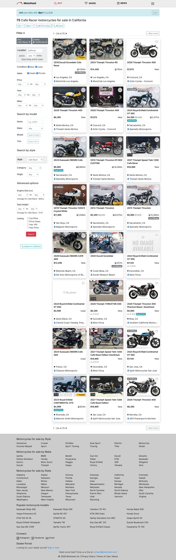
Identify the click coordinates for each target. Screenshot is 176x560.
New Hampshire (146, 487)
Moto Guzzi (46, 462)
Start (155, 13)
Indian (93, 459)
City (20, 26)
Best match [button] (153, 33)
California (119, 475)
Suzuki (19, 465)
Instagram (25, 537)
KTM (116, 459)
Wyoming (94, 499)
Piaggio (69, 462)
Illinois (44, 481)
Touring (93, 446)
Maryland (69, 484)
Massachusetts (97, 484)
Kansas (117, 481)
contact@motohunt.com (105, 552)
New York (70, 490)
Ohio (141, 490)
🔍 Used (58, 26)
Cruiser (44, 443)
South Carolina (146, 493)
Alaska (44, 475)
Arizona (69, 475)
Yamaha (118, 465)
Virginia (142, 496)
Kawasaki (143, 459)
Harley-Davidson (24, 459)
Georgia (94, 478)
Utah (92, 496)
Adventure (21, 443)
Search (31, 234)
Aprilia (19, 456)
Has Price (34, 227)
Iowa (92, 481)
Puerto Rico (95, 493)
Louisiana (21, 484)
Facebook (39, 537)
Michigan (118, 484)
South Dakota (23, 496)
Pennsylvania (71, 493)
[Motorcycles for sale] (55, 3)
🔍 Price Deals (43, 26)
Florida (68, 478)
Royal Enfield (96, 462)
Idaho (19, 481)
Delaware (45, 478)
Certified (33, 218)
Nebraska (94, 487)
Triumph (45, 465)
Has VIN (33, 224)
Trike (116, 446)
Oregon (44, 493)
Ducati (117, 456)
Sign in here (53, 547)
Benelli (68, 456)
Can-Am (94, 456)
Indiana (68, 481)
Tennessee (46, 496)
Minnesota (144, 484)
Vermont (118, 496)
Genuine (143, 456)
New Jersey (22, 490)
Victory (93, 465)
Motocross (144, 443)
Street (142, 446)
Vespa (68, 465)
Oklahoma (21, 493)
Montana (69, 487)
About (115, 556)
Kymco (19, 462)
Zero (141, 465)
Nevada (118, 487)
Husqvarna (70, 459)
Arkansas (94, 475)
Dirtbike (69, 443)
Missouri (45, 487)
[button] (55, 49)
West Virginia (47, 499)
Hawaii (142, 478)
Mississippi (21, 487)
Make (28, 26)
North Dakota (121, 490)
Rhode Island (120, 493)
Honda (44, 459)
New (32, 67)
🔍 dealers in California (31, 246)
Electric (118, 443)
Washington (22, 499)
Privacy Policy (88, 556)
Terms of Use (103, 556)
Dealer (32, 73)
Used (40, 67)
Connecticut (22, 478)
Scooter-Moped (24, 446)
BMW (43, 456)
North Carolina (97, 490)
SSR (116, 462)
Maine (44, 484)
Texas (68, 496)
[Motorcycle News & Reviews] (118, 3)
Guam (117, 478)
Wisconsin (70, 499)
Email (51, 537)
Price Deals (34, 221)
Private (42, 73)
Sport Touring (72, 446)
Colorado (143, 475)
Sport (44, 446)
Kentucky (143, 481)
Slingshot (143, 462)
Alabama (20, 475)
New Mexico (47, 490)
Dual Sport (95, 443)
